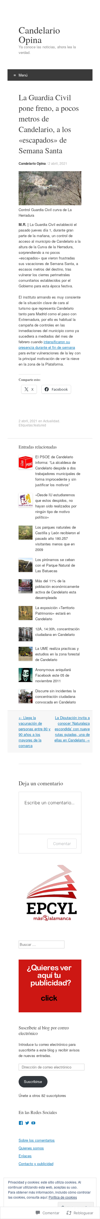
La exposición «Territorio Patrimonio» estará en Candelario (54, 613)
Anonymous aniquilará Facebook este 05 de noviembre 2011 (53, 675)
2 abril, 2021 (57, 163)
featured (40, 425)
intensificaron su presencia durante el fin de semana (47, 344)
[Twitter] (27, 1123)
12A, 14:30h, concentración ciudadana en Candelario (57, 631)
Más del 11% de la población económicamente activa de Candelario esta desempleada (57, 589)
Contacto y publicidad (36, 1163)
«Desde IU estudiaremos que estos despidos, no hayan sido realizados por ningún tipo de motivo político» (55, 506)
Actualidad (51, 420)
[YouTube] (33, 1123)
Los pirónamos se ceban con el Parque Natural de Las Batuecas (55, 565)
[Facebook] (21, 1123)
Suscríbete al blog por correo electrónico (44, 1030)
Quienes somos (31, 1148)
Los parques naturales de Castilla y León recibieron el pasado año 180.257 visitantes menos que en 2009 (57, 538)
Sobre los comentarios (37, 1140)
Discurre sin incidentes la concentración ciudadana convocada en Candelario (55, 696)
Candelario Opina (32, 163)
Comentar (62, 843)
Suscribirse (33, 1081)
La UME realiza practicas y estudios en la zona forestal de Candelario (57, 654)
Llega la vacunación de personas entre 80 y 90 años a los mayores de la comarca (35, 731)
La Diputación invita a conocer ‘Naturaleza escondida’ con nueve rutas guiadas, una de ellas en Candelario (72, 729)
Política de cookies (63, 1197)
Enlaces (25, 1155)
